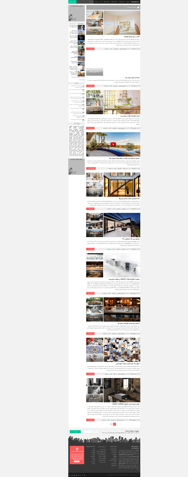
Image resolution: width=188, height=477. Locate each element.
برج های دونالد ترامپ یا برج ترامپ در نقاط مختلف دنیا (73, 32)
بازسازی (78, 136)
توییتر (94, 454)
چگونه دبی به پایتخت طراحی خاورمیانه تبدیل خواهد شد (73, 73)
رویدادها (96, 2)
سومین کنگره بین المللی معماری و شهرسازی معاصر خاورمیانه (76, 112)
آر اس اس (93, 462)
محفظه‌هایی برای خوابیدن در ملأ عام (73, 46)
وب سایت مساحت (102, 447)
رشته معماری (76, 149)
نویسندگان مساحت (102, 455)
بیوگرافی (115, 456)
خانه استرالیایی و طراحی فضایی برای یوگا (129, 199)
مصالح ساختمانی (73, 131)
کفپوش (82, 134)
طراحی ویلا (79, 140)
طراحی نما (81, 126)
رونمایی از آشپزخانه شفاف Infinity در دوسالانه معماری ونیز (124, 279)
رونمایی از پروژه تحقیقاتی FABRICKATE (77, 116)
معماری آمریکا (80, 132)
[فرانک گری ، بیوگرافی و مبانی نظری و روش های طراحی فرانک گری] (81, 68)
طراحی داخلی (121, 2)
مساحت (106, 49)
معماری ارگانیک (77, 138)
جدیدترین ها (72, 23)
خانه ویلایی (77, 134)
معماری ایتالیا (77, 154)
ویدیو (124, 168)
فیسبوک (93, 451)
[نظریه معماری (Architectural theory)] (81, 53)
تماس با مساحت (102, 462)
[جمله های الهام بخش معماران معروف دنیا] (81, 27)
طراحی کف (73, 136)
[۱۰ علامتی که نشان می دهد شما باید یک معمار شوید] (81, 42)
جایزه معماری (81, 155)
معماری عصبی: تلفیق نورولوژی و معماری (73, 36)
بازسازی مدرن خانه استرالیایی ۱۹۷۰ (130, 239)
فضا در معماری (77, 153)
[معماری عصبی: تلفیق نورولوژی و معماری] (81, 37)
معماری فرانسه (75, 155)
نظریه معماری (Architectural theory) (74, 53)
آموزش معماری (123, 49)
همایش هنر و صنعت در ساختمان (76, 108)
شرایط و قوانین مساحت (101, 451)
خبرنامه (93, 463)
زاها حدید (75, 137)
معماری (127, 2)
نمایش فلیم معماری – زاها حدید (76, 119)
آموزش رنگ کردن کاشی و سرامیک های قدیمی (127, 364)
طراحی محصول (106, 2)
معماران (70, 149)
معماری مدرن (73, 129)
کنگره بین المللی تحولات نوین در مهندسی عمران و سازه (76, 101)
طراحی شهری (74, 142)
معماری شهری (72, 140)
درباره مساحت (103, 449)
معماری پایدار (114, 463)
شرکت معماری (76, 151)
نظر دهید (115, 49)
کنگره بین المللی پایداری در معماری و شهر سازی (75, 105)
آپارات (94, 449)
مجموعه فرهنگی (74, 150)
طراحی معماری (80, 141)
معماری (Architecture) (74, 57)
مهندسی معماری (73, 141)
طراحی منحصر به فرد (76, 148)
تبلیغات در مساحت (102, 456)
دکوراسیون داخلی (78, 128)
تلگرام (94, 460)
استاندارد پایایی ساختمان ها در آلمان (75, 89)
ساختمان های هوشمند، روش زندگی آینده (75, 94)
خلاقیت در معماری (74, 133)
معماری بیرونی (81, 142)
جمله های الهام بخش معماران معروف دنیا (73, 26)
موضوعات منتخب (77, 123)
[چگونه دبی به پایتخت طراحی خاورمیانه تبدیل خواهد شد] (81, 73)
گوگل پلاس (93, 452)
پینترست (93, 458)
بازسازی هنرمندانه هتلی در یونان (73, 62)
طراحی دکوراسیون (77, 144)
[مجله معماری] (135, 2)
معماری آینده (71, 154)
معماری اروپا (77, 145)
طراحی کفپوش (81, 150)
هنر (100, 2)
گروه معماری (114, 451)
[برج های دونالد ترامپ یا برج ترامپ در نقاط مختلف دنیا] (81, 32)
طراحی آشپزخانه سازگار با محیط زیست (129, 116)
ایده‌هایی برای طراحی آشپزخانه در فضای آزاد (128, 323)
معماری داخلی (73, 126)
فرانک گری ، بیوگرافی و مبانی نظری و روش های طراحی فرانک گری (73, 68)
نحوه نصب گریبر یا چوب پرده (132, 78)
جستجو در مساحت (102, 460)
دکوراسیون (81, 131)
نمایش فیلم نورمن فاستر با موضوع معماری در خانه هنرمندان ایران (76, 97)
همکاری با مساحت (102, 458)
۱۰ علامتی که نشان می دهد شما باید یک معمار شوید (73, 42)
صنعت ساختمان (114, 2)
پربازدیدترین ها (80, 23)
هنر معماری (71, 145)
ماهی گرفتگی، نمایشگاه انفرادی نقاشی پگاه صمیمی (76, 86)
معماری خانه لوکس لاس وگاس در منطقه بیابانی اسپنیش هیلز (124, 158)
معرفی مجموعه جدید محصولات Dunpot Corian (125, 404)
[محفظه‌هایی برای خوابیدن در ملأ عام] (81, 47)
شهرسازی (82, 146)
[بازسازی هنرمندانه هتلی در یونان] (81, 63)
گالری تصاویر (72, 2)
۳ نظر (115, 374)
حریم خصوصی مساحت (101, 453)
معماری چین (77, 146)
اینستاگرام (93, 456)
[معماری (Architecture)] (81, 58)
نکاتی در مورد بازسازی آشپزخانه (131, 37)
